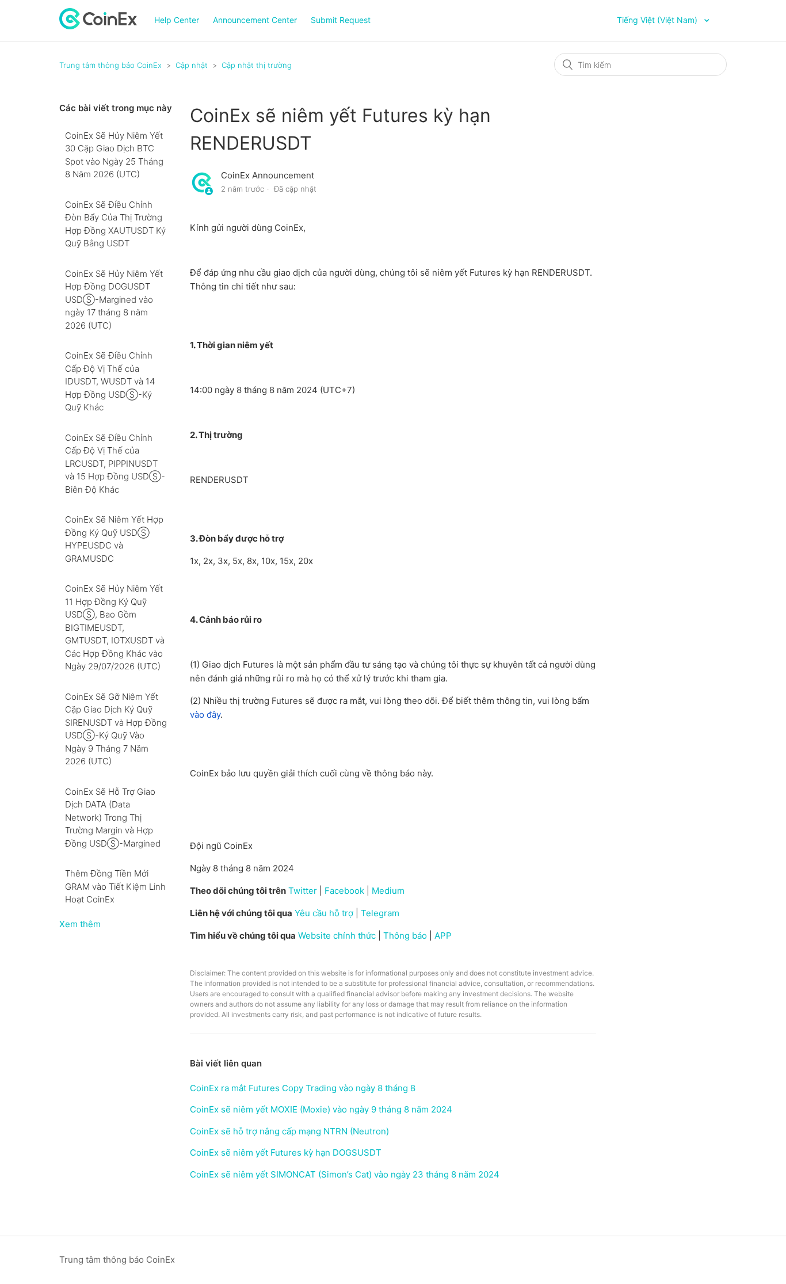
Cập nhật (191, 65)
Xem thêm (80, 924)
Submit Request (341, 20)
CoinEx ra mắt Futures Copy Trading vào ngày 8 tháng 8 (302, 1088)
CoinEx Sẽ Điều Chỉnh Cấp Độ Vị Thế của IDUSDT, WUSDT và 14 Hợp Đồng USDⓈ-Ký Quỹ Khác (110, 381)
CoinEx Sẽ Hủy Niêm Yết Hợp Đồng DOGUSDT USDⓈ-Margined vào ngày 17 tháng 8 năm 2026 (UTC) (114, 299)
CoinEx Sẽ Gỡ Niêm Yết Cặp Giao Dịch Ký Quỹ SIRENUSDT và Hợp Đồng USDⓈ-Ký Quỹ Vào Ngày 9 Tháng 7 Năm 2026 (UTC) (116, 729)
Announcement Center (255, 20)
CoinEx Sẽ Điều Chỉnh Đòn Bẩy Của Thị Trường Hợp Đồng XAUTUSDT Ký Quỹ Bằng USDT (115, 224)
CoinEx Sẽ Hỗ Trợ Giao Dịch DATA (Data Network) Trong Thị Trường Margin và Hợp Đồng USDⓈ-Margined (113, 817)
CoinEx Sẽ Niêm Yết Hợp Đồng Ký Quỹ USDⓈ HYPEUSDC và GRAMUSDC (114, 539)
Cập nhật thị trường (257, 65)
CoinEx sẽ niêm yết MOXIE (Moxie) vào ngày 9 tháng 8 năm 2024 (321, 1109)
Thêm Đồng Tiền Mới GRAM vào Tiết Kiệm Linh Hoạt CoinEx (115, 886)
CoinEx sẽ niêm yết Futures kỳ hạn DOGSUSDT (285, 1152)
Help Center (176, 20)
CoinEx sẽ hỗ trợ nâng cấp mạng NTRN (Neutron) (289, 1131)
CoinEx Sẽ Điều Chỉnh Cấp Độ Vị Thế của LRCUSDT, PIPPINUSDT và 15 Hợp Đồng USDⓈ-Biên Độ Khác (115, 463)
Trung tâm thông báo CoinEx (110, 65)
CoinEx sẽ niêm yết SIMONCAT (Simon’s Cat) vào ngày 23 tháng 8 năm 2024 (344, 1174)
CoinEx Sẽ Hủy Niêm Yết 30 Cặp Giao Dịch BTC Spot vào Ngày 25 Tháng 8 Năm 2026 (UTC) (114, 155)
